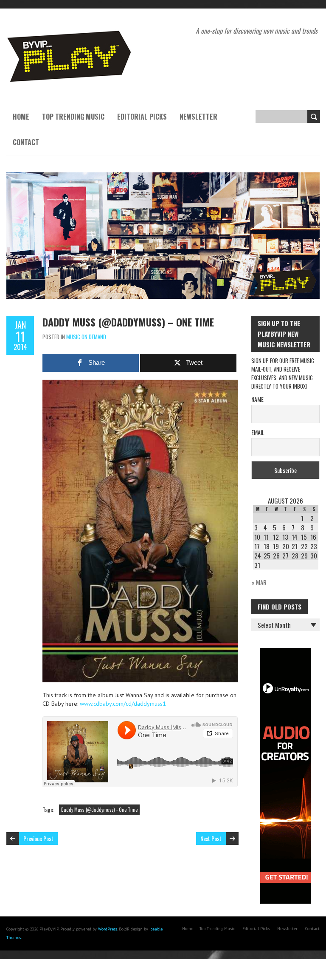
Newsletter (198, 117)
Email (257, 432)
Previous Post (38, 838)
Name (257, 399)
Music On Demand (86, 336)
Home (21, 117)
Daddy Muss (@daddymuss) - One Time (99, 809)
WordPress (107, 929)
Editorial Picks (142, 117)
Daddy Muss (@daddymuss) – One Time (128, 321)
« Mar (259, 582)
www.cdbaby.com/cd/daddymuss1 (123, 703)
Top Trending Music (73, 117)
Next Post (211, 838)
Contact (26, 142)
